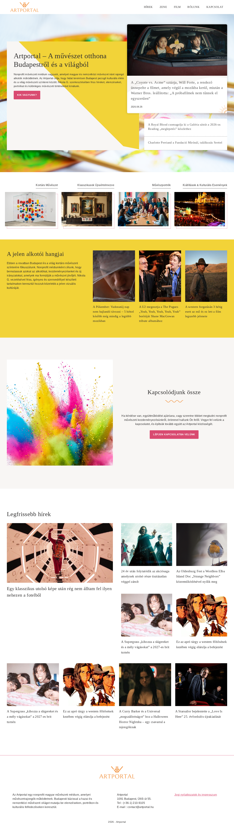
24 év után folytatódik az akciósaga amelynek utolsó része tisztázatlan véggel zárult (145, 576)
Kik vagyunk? (27, 95)
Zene (163, 6)
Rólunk (193, 6)
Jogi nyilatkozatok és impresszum (195, 794)
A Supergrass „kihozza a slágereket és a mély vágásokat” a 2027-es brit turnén (145, 647)
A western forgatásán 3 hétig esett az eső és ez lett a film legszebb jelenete (203, 311)
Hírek (148, 6)
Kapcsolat (214, 6)
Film (177, 6)
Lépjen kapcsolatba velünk (174, 434)
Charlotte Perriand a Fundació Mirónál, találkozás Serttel (185, 142)
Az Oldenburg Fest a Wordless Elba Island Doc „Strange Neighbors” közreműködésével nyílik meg (200, 576)
